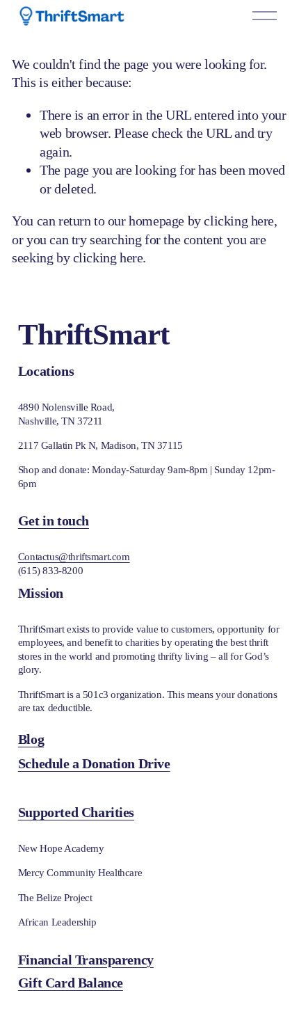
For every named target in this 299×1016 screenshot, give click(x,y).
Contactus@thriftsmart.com (74, 556)
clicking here (239, 220)
